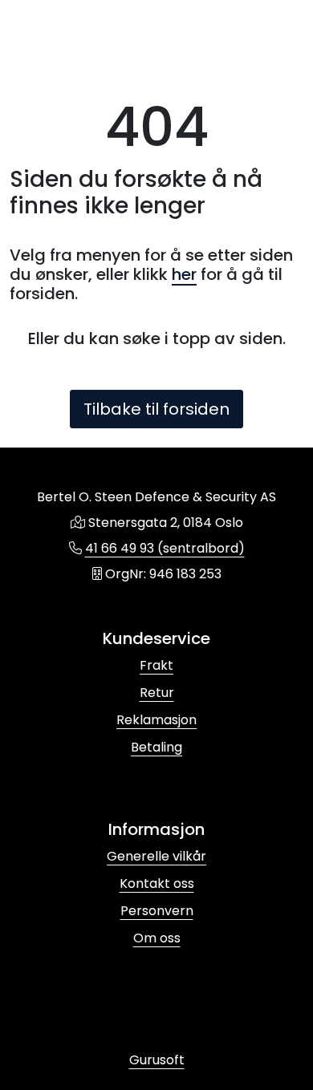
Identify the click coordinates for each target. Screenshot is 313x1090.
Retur (157, 692)
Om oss (157, 938)
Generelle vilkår (156, 856)
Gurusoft (157, 1060)
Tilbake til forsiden (156, 409)
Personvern (156, 911)
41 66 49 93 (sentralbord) (165, 548)
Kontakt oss (157, 883)
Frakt (156, 665)
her (184, 274)
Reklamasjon (156, 720)
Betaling (156, 747)
